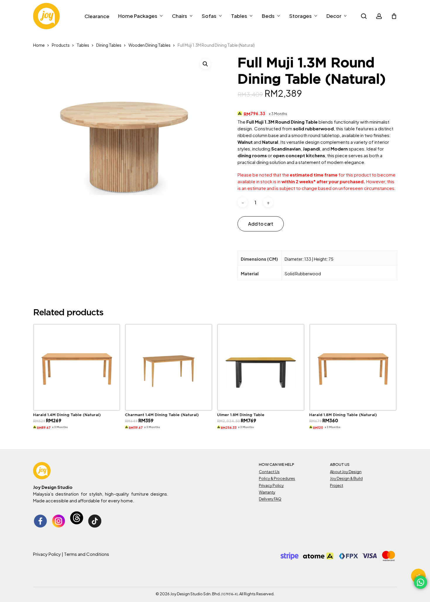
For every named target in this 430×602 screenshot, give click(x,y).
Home (39, 45)
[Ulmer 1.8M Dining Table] (260, 367)
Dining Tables (108, 45)
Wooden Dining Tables (149, 45)
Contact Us (269, 471)
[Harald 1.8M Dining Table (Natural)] (353, 367)
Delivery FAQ (270, 499)
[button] (205, 64)
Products (61, 45)
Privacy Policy (271, 485)
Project (336, 485)
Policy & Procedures (277, 478)
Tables (83, 45)
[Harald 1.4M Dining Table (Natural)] (76, 367)
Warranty (267, 492)
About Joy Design (346, 471)
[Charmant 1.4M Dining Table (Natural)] (168, 367)
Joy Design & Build (346, 478)
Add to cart (260, 224)
